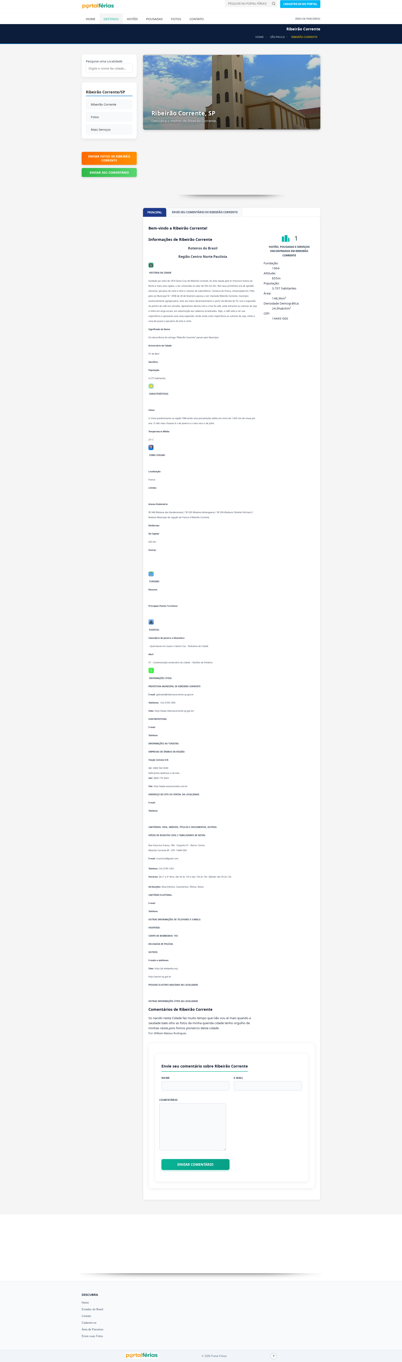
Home (90, 19)
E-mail (238, 1078)
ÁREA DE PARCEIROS (307, 19)
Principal (154, 212)
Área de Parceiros (92, 1329)
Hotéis (132, 19)
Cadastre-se (89, 1322)
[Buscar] (273, 3)
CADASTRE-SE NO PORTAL (300, 4)
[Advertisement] (232, 165)
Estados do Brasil (92, 1309)
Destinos (111, 19)
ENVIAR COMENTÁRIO (195, 1164)
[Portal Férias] (98, 8)
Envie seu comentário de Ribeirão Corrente (205, 212)
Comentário (168, 1100)
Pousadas (154, 19)
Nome (165, 1078)
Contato (196, 19)
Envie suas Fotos (92, 1336)
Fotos (176, 19)
